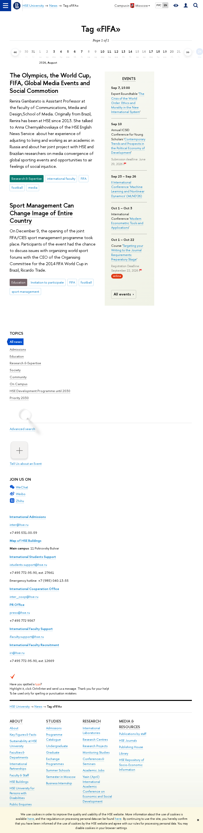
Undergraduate (57, 746)
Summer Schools (58, 770)
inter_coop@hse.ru (24, 596)
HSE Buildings (19, 782)
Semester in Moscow (61, 777)
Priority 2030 (19, 398)
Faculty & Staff (19, 775)
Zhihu (20, 501)
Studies (53, 721)
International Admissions (28, 516)
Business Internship (59, 783)
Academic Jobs (93, 770)
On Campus (18, 384)
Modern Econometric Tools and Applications (127, 223)
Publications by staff (132, 734)
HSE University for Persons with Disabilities (22, 793)
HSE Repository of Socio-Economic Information (131, 765)
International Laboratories (91, 730)
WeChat (22, 487)
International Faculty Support (31, 628)
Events (129, 78)
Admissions (18, 349)
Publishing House (131, 747)
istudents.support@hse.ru (28, 564)
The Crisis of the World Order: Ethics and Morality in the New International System (127, 102)
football (17, 187)
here (30, 819)
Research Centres (95, 739)
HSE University (20, 706)
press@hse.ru (20, 612)
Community (18, 377)
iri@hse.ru (17, 653)
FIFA (84, 178)
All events (122, 294)
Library (123, 753)
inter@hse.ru (19, 524)
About (16, 721)
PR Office (17, 604)
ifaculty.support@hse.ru (27, 636)
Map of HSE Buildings (25, 540)
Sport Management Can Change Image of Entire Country (42, 213)
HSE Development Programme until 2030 (40, 391)
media (32, 187)
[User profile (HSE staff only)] (185, 5)
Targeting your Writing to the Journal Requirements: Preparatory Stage (127, 252)
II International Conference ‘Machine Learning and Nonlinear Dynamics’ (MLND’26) (127, 189)
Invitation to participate (47, 282)
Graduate (52, 752)
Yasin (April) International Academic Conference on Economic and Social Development (97, 789)
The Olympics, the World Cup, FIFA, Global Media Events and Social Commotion (50, 83)
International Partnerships (18, 766)
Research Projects (95, 746)
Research (92, 721)
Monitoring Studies (96, 752)
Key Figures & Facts (23, 734)
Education (17, 356)
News (38, 706)
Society (15, 370)
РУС (158, 5)
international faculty (61, 178)
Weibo (20, 494)
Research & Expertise (25, 363)
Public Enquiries (20, 804)
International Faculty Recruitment (34, 645)
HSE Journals (128, 740)
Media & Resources (129, 724)
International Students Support (33, 556)
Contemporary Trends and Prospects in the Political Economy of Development (128, 146)
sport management (25, 291)
